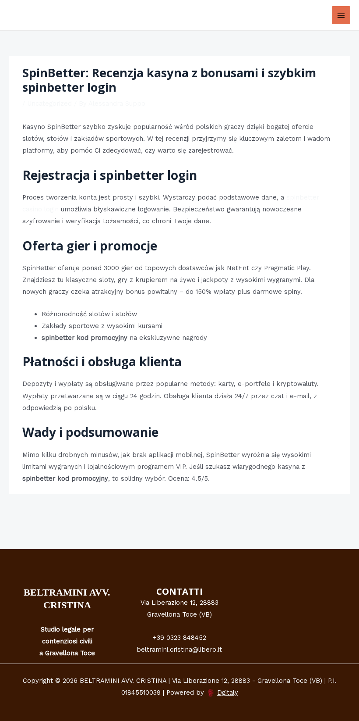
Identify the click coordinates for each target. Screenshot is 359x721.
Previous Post (35, 514)
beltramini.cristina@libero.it (179, 649)
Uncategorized (49, 103)
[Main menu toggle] (341, 15)
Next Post (329, 514)
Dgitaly (227, 692)
